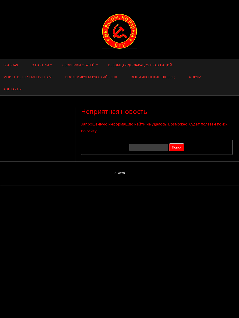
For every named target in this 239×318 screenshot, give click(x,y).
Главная (10, 65)
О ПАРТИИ (40, 65)
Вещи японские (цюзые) (153, 77)
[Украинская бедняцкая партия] (119, 47)
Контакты (12, 89)
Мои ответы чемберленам (27, 77)
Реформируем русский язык (91, 77)
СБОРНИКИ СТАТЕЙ (78, 65)
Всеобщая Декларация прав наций (140, 65)
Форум (195, 77)
